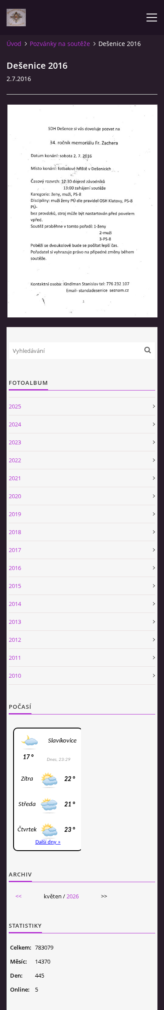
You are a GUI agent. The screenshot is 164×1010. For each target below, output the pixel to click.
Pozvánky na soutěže (60, 43)
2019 (15, 514)
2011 (15, 658)
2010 (15, 675)
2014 (15, 604)
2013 (15, 622)
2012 (15, 640)
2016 (15, 568)
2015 (15, 586)
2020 (15, 496)
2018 (15, 532)
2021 (15, 478)
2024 (15, 424)
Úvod (14, 43)
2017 (15, 550)
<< (18, 896)
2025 (15, 406)
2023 (15, 442)
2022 (15, 460)
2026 (72, 896)
